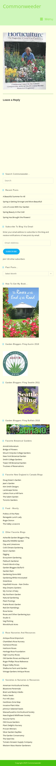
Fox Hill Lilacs (8, 698)
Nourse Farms (9, 718)
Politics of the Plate (11, 513)
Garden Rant (8, 571)
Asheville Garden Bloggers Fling (16, 537)
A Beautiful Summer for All (14, 196)
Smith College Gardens (12, 459)
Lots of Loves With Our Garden (16, 207)
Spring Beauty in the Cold (13, 212)
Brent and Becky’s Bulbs (13, 692)
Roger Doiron (8, 520)
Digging (6, 554)
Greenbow (7, 581)
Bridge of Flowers (10, 449)
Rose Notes (8, 611)
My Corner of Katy (10, 591)
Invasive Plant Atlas (11, 705)
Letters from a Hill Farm (13, 493)
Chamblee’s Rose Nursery (14, 641)
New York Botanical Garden (14, 456)
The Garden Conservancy (13, 735)
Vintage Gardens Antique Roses (16, 671)
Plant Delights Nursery (12, 725)
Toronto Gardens (10, 500)
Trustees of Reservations (13, 466)
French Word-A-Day (11, 564)
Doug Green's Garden (12, 480)
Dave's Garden (9, 551)
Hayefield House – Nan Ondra (15, 584)
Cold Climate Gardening (13, 547)
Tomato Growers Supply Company (17, 742)
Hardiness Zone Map (12, 702)
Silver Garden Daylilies (12, 732)
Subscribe (11, 251)
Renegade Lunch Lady (12, 517)
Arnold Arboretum (11, 446)
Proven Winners (10, 728)
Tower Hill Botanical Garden (14, 463)
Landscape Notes (10, 490)
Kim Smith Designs (11, 486)
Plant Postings (9, 601)
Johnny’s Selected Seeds (13, 708)
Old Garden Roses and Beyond (16, 658)
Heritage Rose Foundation (14, 651)
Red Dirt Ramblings (11, 607)
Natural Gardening (11, 597)
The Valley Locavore (11, 524)
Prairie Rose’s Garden (12, 604)
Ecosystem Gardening (12, 557)
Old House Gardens (11, 722)
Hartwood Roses (10, 644)
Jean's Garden (9, 483)
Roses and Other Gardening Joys (16, 614)
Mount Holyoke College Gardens (17, 453)
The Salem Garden (10, 496)
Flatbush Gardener (11, 561)
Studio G (6, 617)
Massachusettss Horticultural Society (18, 712)
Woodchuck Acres (10, 624)
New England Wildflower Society (16, 715)
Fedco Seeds (8, 695)
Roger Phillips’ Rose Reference (15, 661)
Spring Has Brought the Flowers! (16, 217)
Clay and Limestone (11, 544)
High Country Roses (11, 654)
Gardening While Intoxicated (15, 577)
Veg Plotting (8, 621)
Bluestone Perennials (12, 688)
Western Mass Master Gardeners (17, 745)
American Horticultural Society (16, 685)
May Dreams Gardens (12, 587)
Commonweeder (22, 6)
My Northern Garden (12, 594)
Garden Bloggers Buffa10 (13, 567)
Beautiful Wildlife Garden (13, 541)
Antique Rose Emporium (13, 638)
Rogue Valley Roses (11, 665)
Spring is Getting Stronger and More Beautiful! (22, 201)
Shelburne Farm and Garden (15, 668)
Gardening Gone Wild (12, 574)
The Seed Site (8, 738)
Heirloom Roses (9, 648)
